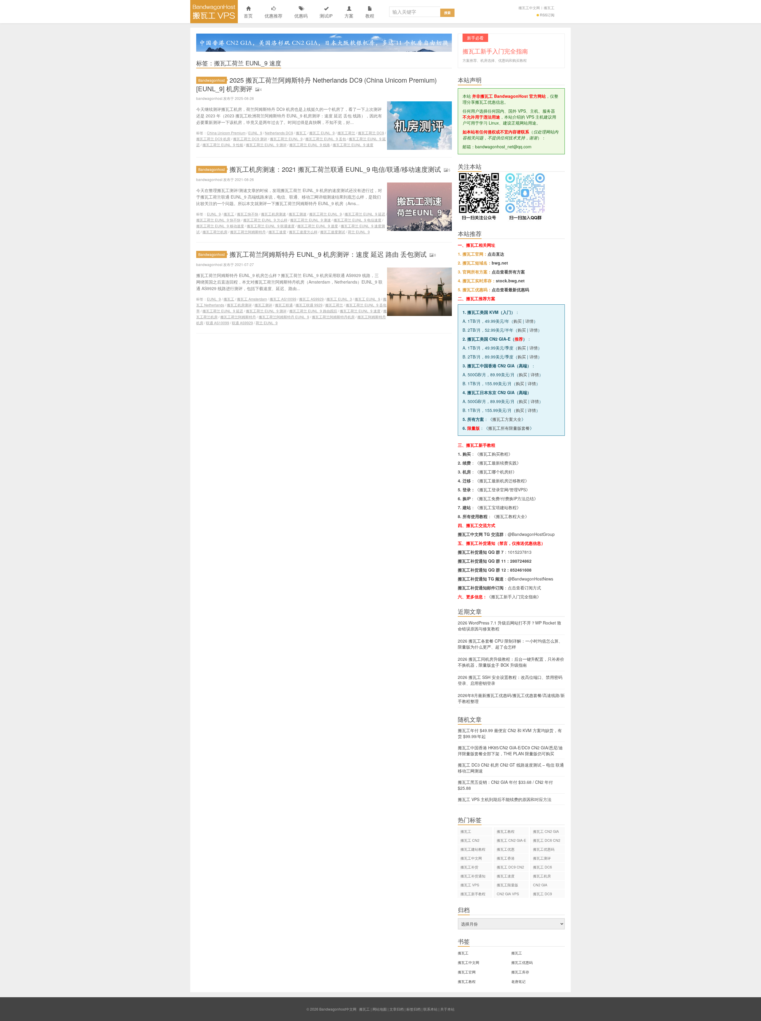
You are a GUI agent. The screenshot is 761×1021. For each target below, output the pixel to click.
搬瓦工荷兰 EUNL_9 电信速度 (357, 219)
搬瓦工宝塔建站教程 (498, 507)
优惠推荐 (273, 15)
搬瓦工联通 (284, 304)
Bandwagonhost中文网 (214, 11)
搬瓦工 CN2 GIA (546, 831)
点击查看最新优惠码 (510, 289)
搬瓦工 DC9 (542, 893)
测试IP (326, 15)
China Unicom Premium (226, 132)
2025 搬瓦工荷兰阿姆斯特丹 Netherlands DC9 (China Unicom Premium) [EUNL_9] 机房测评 (316, 84)
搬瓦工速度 (277, 231)
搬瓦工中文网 (529, 7)
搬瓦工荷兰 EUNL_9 (286, 138)
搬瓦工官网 (467, 971)
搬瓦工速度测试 (332, 231)
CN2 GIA (540, 884)
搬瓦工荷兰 (346, 132)
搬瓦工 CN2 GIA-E (511, 840)
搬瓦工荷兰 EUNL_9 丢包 (325, 138)
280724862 (521, 561)
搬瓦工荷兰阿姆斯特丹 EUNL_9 (284, 316)
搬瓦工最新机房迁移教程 (502, 481)
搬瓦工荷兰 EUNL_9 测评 (266, 144)
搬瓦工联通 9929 (309, 304)
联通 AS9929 (242, 322)
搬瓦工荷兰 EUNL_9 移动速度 (220, 225)
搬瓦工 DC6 (542, 866)
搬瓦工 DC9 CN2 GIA (510, 867)
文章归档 (396, 1008)
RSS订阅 (547, 14)
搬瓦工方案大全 (506, 419)
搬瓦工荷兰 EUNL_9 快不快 (218, 219)
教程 (369, 15)
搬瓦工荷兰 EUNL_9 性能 (222, 144)
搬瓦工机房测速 (273, 213)
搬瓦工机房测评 (239, 304)
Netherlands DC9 (279, 132)
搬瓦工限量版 (507, 884)
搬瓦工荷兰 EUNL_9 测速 (310, 219)
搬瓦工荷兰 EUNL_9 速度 (353, 144)
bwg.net (500, 263)
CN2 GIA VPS (508, 893)
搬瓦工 (549, 7)
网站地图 (379, 1008)
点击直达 (496, 254)
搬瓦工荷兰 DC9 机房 (213, 138)
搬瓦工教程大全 (510, 516)
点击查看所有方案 (508, 272)
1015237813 (520, 552)
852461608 (521, 570)
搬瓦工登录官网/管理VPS (502, 490)
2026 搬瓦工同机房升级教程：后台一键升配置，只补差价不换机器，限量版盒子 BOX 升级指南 (511, 662)
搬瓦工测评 (263, 304)
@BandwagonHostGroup (531, 534)
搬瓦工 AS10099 (283, 298)
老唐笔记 (518, 981)
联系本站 (430, 1008)
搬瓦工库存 (520, 971)
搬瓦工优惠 (506, 849)
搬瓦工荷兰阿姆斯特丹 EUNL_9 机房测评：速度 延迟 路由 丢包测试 (328, 254)
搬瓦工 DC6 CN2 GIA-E (546, 841)
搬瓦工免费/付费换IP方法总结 (506, 498)
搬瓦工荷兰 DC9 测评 (250, 138)
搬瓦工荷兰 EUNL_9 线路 (309, 144)
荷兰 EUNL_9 (359, 231)
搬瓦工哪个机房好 (495, 472)
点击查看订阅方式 (524, 588)
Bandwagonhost (211, 80)
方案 (349, 15)
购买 (517, 321)
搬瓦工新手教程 (472, 893)
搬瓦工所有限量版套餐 (509, 428)
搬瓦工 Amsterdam (252, 298)
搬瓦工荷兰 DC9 (371, 132)
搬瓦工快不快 (247, 213)
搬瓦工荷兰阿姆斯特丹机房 (333, 316)
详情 (529, 321)
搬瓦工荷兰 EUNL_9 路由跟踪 (313, 310)
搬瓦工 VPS (469, 884)
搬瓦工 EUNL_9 (322, 132)
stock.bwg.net (510, 281)
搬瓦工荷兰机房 (214, 231)
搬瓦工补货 (469, 866)
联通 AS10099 (217, 322)
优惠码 (301, 15)
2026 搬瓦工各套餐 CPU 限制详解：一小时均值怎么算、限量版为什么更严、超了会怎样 (510, 644)
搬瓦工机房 (542, 875)
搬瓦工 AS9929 (311, 298)
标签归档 (413, 1008)
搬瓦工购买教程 (493, 454)
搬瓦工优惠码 (543, 849)
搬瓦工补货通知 (472, 875)
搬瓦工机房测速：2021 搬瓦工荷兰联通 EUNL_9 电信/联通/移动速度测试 (335, 169)
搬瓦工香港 (506, 857)
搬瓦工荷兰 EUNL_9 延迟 (365, 213)
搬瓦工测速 (297, 213)
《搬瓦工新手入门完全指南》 (514, 597)
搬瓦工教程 (506, 831)
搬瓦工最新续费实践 (498, 463)
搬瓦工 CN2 (469, 840)
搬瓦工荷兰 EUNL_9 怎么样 (265, 219)
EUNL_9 (255, 132)
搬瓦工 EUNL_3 (339, 298)
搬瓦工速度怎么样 (303, 231)
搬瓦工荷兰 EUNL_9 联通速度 (271, 225)
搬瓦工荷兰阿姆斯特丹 (248, 231)
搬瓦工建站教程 (472, 849)
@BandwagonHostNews (530, 579)
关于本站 (447, 1008)
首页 (248, 15)
